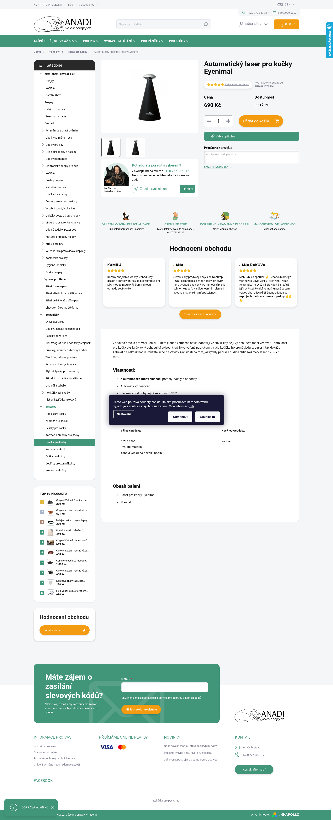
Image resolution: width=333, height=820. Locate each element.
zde (191, 406)
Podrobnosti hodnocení (237, 84)
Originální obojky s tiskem (60, 151)
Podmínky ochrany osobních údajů (54, 758)
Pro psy (49, 102)
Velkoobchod (86, 4)
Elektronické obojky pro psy (61, 165)
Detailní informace (216, 167)
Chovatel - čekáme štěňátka (61, 307)
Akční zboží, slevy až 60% (60, 73)
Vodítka (50, 88)
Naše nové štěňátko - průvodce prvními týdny (191, 745)
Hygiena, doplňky (55, 265)
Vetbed (49, 123)
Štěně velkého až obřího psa (62, 300)
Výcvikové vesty (54, 321)
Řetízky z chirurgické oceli (60, 364)
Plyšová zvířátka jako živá (60, 399)
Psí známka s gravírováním (61, 130)
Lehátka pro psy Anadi (166, 800)
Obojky (49, 81)
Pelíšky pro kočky (55, 428)
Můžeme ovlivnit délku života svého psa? (188, 752)
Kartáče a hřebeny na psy (60, 236)
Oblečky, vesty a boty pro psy (62, 215)
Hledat (206, 24)
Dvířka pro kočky (55, 456)
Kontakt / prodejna (45, 746)
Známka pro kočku (56, 421)
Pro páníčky (52, 314)
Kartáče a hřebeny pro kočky (62, 435)
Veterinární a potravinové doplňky (65, 251)
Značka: (265, 86)
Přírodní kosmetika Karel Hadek (64, 378)
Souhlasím (207, 417)
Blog (70, 4)
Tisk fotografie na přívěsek (61, 357)
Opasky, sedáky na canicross (62, 328)
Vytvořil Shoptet (260, 814)
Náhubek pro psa (55, 187)
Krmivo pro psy (54, 243)
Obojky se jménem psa (58, 137)
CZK (287, 5)
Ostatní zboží (53, 95)
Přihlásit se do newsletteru (141, 709)
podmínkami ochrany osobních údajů (179, 697)
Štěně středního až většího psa (63, 293)
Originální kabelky (55, 385)
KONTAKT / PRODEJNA (48, 4)
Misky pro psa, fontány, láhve (62, 222)
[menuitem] (56, 41)
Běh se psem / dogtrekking (61, 201)
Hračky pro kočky (55, 442)
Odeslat (187, 189)
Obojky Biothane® (56, 158)
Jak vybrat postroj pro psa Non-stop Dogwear (191, 759)
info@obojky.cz (252, 747)
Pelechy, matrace (55, 116)
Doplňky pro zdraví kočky (60, 463)
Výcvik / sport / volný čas (60, 208)
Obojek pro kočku (55, 413)
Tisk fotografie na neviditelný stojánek (68, 343)
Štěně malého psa (56, 286)
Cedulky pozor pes (56, 335)
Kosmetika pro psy (56, 257)
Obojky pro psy (54, 144)
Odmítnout (180, 417)
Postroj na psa (54, 180)
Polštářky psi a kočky (58, 392)
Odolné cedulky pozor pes (60, 229)
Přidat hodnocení (54, 630)
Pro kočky (50, 406)
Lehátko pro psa (55, 109)
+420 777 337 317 (253, 754)
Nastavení (124, 414)
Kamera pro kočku (56, 449)
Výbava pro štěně (55, 279)
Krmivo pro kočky (55, 470)
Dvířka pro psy (53, 272)
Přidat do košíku (256, 121)
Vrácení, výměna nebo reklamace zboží (57, 764)
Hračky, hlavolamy (56, 194)
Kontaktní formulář (254, 769)
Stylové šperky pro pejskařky (62, 371)
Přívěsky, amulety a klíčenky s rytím (66, 350)
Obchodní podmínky (46, 752)
